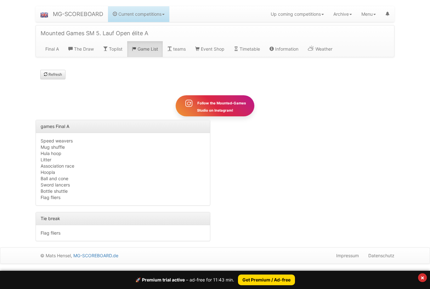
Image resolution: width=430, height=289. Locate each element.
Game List (147, 49)
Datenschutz (381, 255)
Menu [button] (367, 14)
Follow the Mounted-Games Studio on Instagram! (221, 107)
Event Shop (212, 49)
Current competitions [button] (139, 14)
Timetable (249, 49)
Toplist (115, 49)
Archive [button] (341, 14)
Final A (52, 49)
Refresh (55, 74)
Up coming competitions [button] (296, 14)
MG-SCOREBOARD (78, 14)
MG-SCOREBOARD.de (95, 255)
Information (286, 49)
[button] (44, 14)
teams (179, 49)
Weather (323, 49)
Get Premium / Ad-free (266, 279)
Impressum (347, 255)
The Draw (83, 49)
